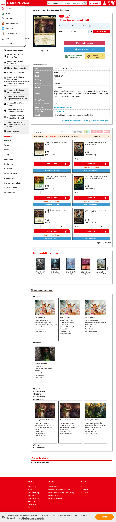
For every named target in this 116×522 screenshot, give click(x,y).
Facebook (84, 490)
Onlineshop (10, 8)
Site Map (31, 482)
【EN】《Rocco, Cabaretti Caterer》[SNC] (56, 211)
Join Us (84, 482)
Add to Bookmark (85, 43)
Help (7, 39)
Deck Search (10, 18)
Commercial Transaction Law (59, 490)
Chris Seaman (59, 111)
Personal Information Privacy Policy (61, 493)
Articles (8, 13)
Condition (62, 26)
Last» (107, 136)
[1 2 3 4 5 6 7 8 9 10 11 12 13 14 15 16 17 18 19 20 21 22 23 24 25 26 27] (90, 31)
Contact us (32, 504)
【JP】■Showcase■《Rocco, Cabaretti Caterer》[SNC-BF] (97, 143)
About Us (51, 482)
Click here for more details (32, 518)
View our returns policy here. (100, 120)
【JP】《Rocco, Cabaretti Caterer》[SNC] (56, 143)
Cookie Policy (53, 495)
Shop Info (9, 28)
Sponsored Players (12, 23)
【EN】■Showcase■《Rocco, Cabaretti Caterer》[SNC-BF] (97, 211)
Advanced (94, 3)
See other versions (85, 49)
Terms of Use (53, 487)
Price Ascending (63, 136)
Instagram (84, 493)
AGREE (104, 517)
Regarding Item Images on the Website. (75, 120)
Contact (9, 44)
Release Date (75, 136)
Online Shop (32, 487)
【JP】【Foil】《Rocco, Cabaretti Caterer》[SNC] (55, 177)
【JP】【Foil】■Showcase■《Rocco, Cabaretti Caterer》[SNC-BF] (96, 177)
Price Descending (50, 136)
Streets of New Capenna (63, 107)
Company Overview (55, 498)
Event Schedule (11, 34)
